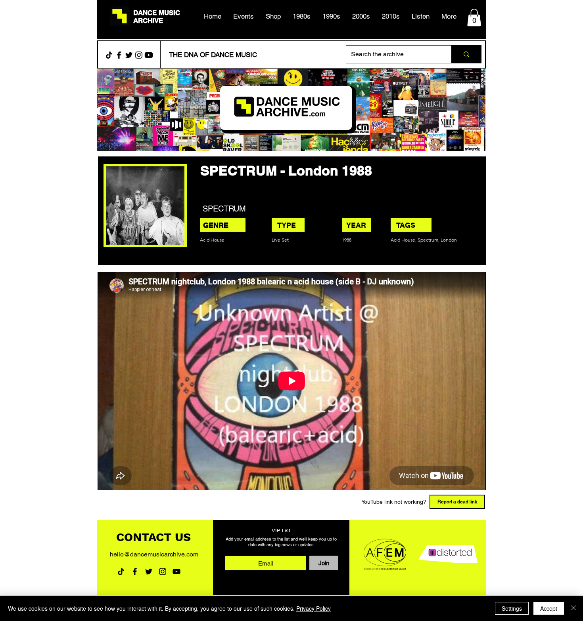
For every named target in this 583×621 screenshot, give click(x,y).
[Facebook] (119, 55)
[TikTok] (109, 55)
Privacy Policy (313, 608)
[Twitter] (129, 55)
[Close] (573, 608)
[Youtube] (148, 55)
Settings (512, 608)
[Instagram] (139, 55)
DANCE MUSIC (156, 13)
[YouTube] (176, 571)
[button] (301, 16)
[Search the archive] (466, 54)
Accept (548, 608)
